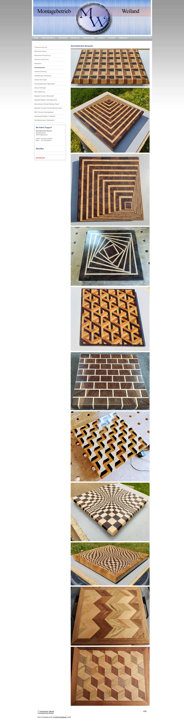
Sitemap (51, 711)
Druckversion (44, 711)
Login (144, 711)
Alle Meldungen (40, 157)
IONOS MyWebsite (60, 717)
